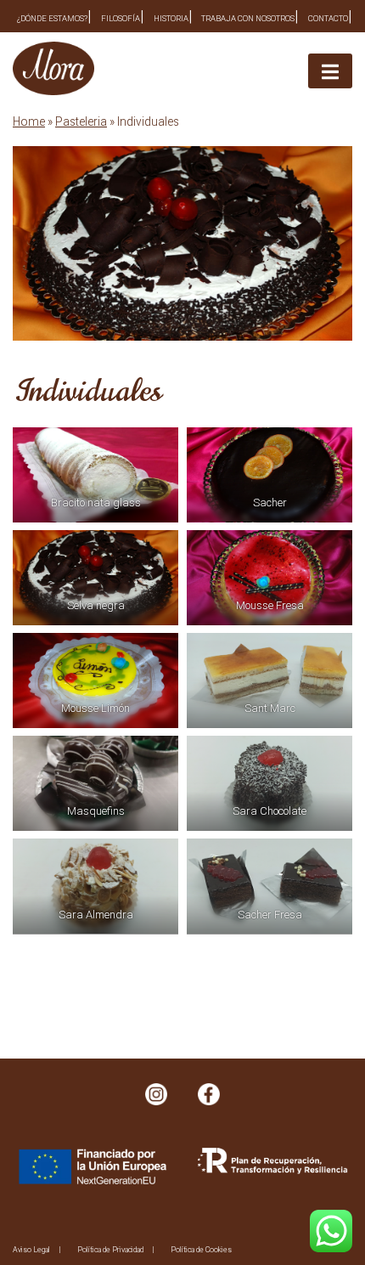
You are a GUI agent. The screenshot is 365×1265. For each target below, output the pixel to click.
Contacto (328, 18)
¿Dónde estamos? (52, 18)
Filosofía (120, 18)
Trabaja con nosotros (248, 18)
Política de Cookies (201, 1249)
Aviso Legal (31, 1249)
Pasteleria (81, 121)
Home (29, 121)
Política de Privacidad (110, 1249)
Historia (171, 18)
